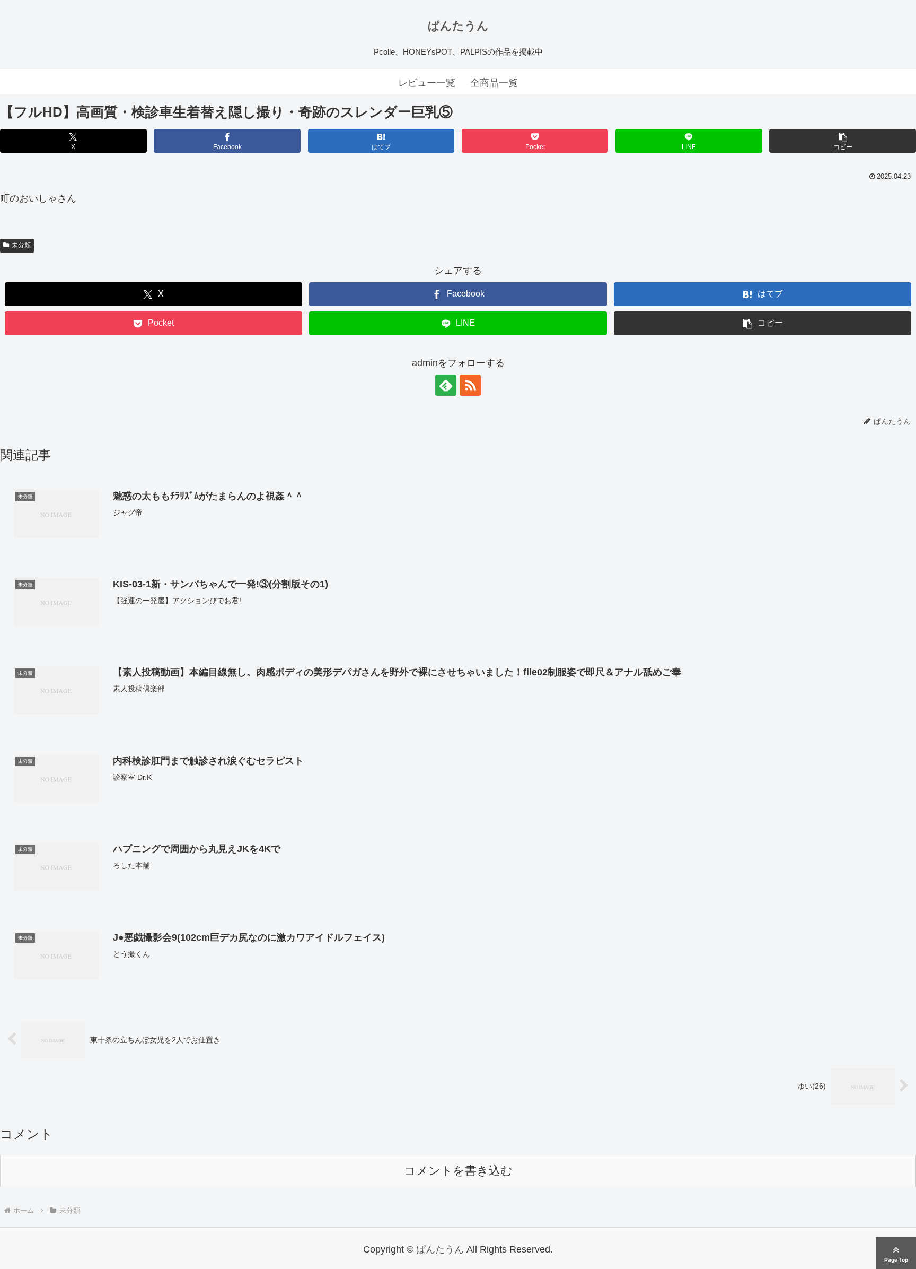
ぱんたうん (458, 25)
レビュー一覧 (426, 82)
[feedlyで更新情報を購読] (445, 385)
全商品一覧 (494, 82)
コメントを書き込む (458, 1170)
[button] (842, 141)
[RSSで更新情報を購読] (470, 385)
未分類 (21, 245)
